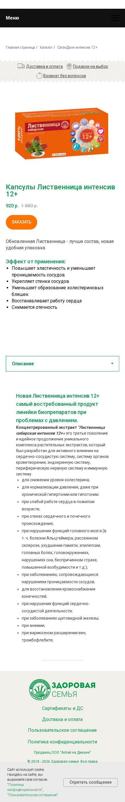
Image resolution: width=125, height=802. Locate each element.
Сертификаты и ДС (62, 708)
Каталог (46, 47)
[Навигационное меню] (115, 18)
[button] (44, 66)
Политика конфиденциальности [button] (62, 742)
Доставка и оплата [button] (62, 719)
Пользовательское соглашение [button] (62, 730)
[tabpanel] (62, 519)
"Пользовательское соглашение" (32, 795)
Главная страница (20, 47)
